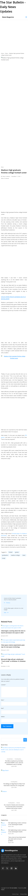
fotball (10, 552)
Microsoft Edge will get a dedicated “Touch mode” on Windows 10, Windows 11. (13, 661)
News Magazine (8, 17)
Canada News (10, 759)
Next (5, 612)
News (2, 167)
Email (2, 708)
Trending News (18, 759)
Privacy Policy (23, 894)
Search (25, 740)
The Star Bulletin (13, 888)
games (17, 552)
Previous (8, 602)
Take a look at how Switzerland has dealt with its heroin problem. (17, 838)
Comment (3, 684)
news (23, 555)
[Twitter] (7, 868)
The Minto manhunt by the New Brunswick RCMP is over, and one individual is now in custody (14, 762)
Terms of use (15, 894)
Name (2, 700)
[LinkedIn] (16, 868)
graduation (5, 555)
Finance (18, 802)
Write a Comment (5, 178)
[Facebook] (3, 868)
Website (3, 716)
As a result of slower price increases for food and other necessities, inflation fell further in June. (14, 806)
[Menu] (26, 17)
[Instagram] (11, 868)
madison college (15, 555)
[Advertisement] (14, 34)
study (3, 558)
